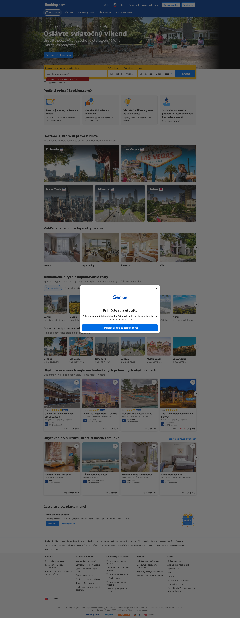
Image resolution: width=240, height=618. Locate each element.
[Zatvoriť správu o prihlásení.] (156, 288)
